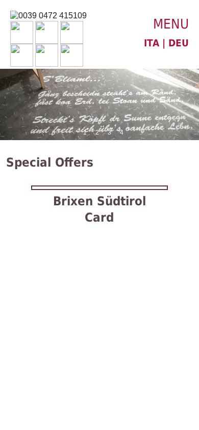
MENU (171, 24)
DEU (178, 43)
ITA (151, 43)
